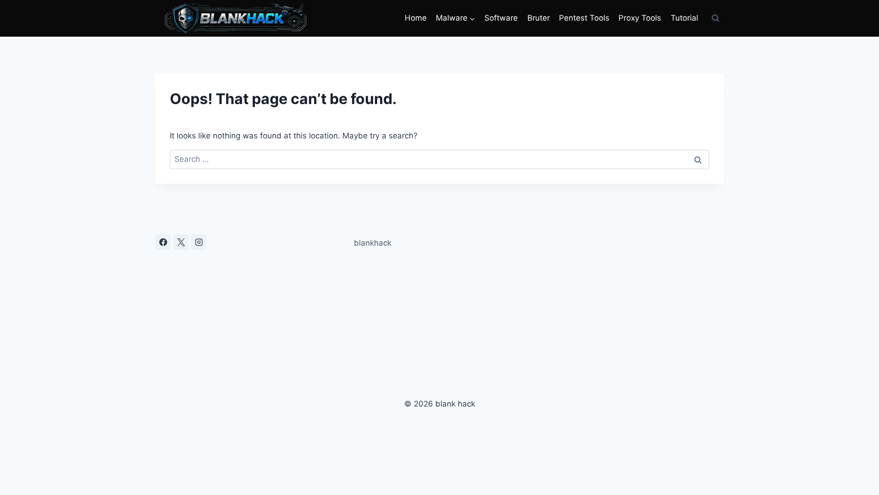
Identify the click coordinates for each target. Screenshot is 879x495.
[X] (181, 242)
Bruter (538, 17)
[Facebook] (163, 242)
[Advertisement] (633, 298)
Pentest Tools (584, 17)
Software (501, 17)
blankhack (372, 243)
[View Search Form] (715, 18)
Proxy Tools (640, 17)
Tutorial (684, 17)
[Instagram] (198, 242)
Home (416, 17)
